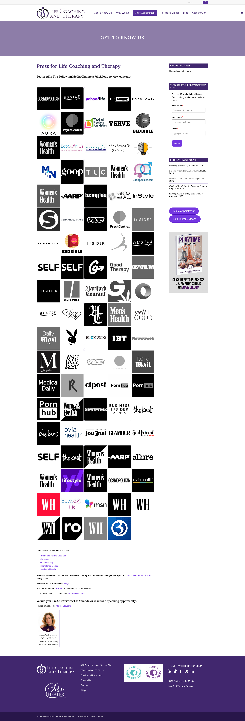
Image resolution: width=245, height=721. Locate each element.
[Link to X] (187, 671)
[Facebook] (181, 671)
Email (175, 129)
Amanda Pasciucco (77, 593)
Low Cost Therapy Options (180, 686)
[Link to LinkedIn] (193, 671)
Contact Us (86, 680)
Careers (84, 685)
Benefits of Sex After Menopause (183, 170)
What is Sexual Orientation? (181, 178)
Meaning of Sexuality (178, 165)
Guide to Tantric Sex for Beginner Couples (188, 186)
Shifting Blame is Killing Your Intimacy (186, 193)
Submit (177, 143)
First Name (177, 105)
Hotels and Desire (48, 569)
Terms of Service (97, 716)
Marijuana (44, 559)
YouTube (58, 588)
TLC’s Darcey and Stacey (139, 575)
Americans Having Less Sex (53, 555)
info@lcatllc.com (63, 606)
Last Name (177, 117)
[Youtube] (170, 671)
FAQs (83, 690)
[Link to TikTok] (176, 671)
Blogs (66, 583)
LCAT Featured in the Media (181, 681)
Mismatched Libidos (49, 566)
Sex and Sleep (46, 562)
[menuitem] (103, 13)
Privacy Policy (83, 716)
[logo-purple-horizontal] (61, 13)
